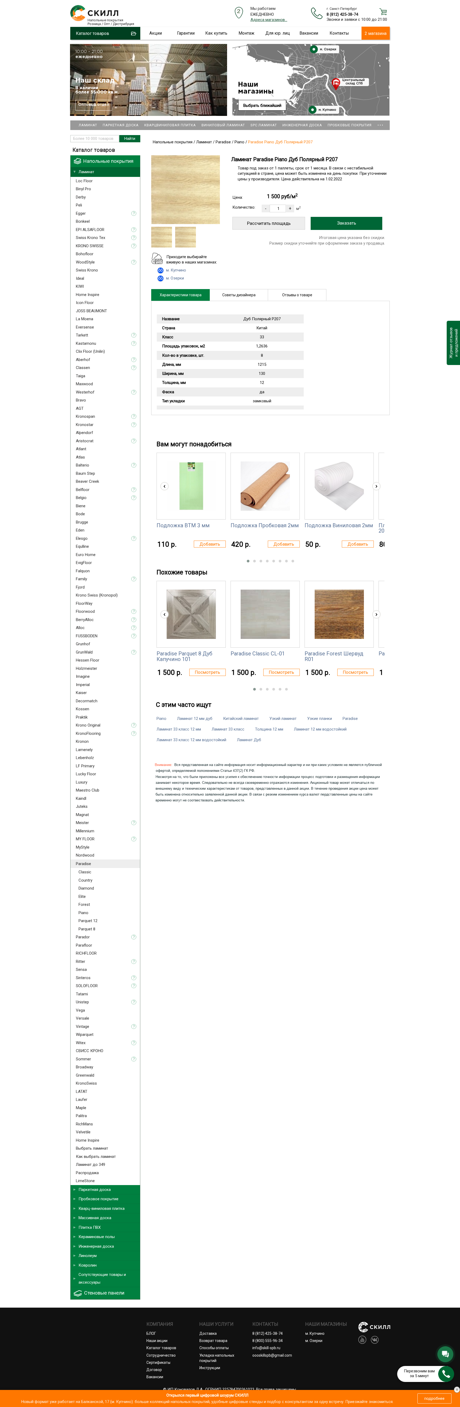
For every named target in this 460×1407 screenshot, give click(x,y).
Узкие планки (319, 718)
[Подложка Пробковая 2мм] (265, 486)
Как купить (216, 33)
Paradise (350, 718)
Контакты (339, 33)
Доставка (208, 1333)
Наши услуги (216, 1324)
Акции (155, 33)
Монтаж (246, 33)
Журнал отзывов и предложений (453, 342)
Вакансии (308, 33)
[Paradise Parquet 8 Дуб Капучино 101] (191, 614)
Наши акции (156, 1341)
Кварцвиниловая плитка (170, 125)
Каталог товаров (161, 1348)
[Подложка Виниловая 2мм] (339, 486)
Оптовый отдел (93, 104)
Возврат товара (213, 1341)
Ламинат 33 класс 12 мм (179, 729)
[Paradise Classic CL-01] (265, 614)
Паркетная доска (121, 125)
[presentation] (165, 486)
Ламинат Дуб (249, 739)
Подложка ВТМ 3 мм (183, 525)
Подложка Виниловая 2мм (339, 525)
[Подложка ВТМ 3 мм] (191, 486)
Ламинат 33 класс (228, 729)
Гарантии (186, 33)
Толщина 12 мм (269, 729)
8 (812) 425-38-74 (342, 14)
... (380, 122)
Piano (161, 718)
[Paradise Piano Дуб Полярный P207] (185, 222)
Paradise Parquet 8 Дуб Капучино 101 (184, 656)
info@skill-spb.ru (266, 1348)
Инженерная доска (302, 125)
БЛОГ (151, 1333)
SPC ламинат (263, 125)
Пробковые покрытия (350, 125)
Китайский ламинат (241, 718)
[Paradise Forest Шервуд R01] (339, 614)
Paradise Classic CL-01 (258, 653)
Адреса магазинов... (268, 19)
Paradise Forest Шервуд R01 (334, 656)
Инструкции (209, 1368)
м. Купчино (327, 109)
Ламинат (88, 125)
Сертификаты (158, 1362)
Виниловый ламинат (223, 125)
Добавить (209, 544)
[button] (248, 561)
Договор (154, 1370)
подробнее (434, 1398)
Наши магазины (256, 88)
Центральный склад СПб (353, 82)
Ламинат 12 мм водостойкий (320, 729)
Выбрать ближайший (262, 105)
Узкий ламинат (283, 718)
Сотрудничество (161, 1355)
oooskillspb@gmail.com (272, 1355)
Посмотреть (207, 672)
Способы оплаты (214, 1348)
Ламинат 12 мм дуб (194, 718)
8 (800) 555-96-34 (267, 1341)
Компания (159, 1324)
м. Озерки (327, 49)
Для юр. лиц (277, 33)
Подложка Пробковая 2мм (265, 525)
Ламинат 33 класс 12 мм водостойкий (191, 739)
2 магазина (376, 33)
